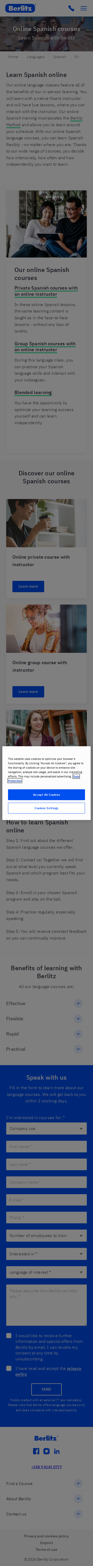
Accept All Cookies (46, 795)
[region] (46, 783)
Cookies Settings (46, 808)
